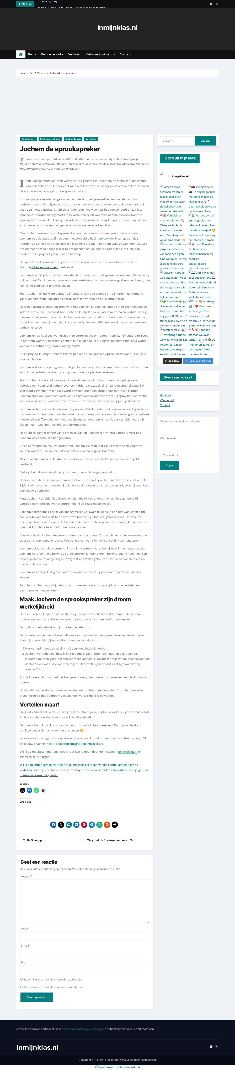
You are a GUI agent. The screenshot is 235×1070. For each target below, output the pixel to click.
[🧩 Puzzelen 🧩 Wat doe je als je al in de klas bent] (174, 312)
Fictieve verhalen (50, 139)
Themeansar (148, 1060)
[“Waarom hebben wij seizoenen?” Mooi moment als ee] (174, 284)
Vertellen (73, 169)
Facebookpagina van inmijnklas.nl (80, 744)
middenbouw (126, 164)
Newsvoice (126, 1060)
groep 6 (51, 164)
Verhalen (74, 54)
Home (32, 54)
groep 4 (26, 164)
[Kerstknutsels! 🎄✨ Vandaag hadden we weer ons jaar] (174, 341)
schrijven (143, 164)
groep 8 (76, 164)
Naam (25, 928)
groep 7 (63, 164)
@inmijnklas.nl (127, 752)
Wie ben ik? (167, 400)
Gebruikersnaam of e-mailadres (180, 421)
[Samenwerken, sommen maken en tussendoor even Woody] (174, 198)
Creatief (103, 159)
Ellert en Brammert (44, 267)
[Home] (20, 54)
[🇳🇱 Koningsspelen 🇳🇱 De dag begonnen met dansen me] (202, 198)
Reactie (26, 876)
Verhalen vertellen (54, 169)
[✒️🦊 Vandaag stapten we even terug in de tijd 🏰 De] (202, 341)
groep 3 (135, 159)
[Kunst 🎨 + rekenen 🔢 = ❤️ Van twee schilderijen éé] (202, 312)
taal (24, 169)
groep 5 (39, 164)
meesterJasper (42, 159)
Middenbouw (73, 139)
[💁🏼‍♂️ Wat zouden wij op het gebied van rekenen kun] (202, 227)
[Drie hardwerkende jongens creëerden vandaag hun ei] (174, 255)
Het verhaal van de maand (100, 164)
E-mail (25, 945)
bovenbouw (88, 159)
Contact (126, 54)
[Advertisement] (118, 106)
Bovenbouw (28, 139)
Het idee (165, 395)
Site (22, 962)
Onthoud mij (170, 455)
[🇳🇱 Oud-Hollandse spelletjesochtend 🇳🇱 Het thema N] (202, 284)
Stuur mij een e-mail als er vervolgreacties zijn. (52, 979)
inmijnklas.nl (117, 27)
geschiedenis (119, 159)
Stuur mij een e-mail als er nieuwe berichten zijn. (53, 987)
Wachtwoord (168, 438)
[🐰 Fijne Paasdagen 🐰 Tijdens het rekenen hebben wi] (202, 255)
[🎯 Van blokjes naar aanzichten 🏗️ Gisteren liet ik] (174, 227)
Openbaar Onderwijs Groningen (84, 1029)
